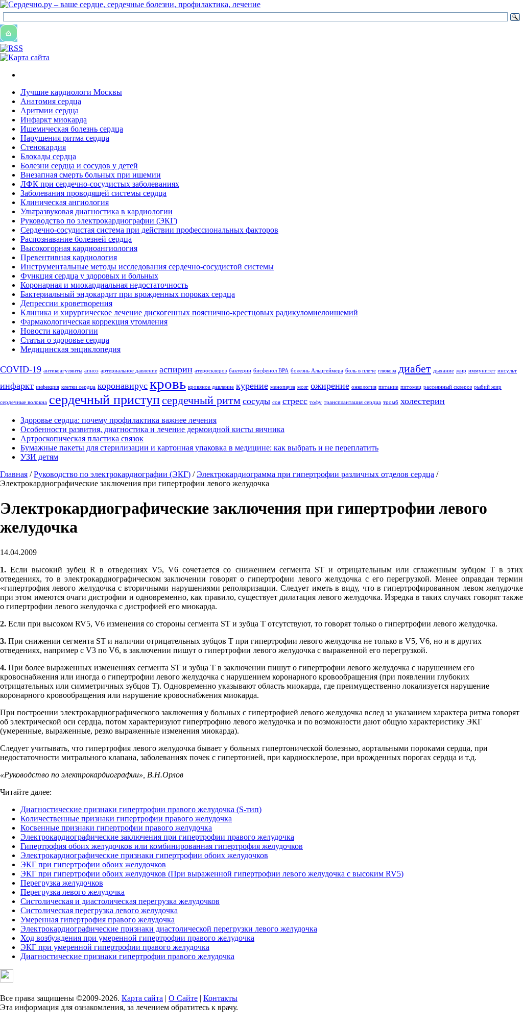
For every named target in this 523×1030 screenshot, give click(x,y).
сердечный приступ (104, 399)
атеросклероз (211, 370)
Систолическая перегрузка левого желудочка (99, 910)
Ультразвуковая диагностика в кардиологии (96, 211)
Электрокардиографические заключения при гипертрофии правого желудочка (157, 837)
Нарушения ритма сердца (64, 138)
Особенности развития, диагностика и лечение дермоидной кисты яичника (152, 429)
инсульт (507, 370)
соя (276, 402)
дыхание (443, 370)
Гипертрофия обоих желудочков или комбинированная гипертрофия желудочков (161, 846)
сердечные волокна (23, 402)
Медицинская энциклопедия (70, 349)
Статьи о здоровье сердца (64, 340)
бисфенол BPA (271, 370)
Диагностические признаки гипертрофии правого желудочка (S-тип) (141, 809)
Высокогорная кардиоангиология (78, 248)
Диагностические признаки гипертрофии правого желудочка (127, 956)
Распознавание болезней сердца (76, 239)
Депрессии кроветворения (66, 303)
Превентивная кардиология (68, 257)
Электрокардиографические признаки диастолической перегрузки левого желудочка (168, 928)
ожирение (330, 386)
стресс (294, 401)
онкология (363, 387)
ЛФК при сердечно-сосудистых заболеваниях (99, 184)
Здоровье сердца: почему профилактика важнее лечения (118, 420)
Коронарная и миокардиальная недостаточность (104, 285)
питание (388, 387)
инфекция (47, 387)
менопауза (282, 387)
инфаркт (17, 386)
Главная (14, 474)
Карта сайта (142, 998)
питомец (410, 387)
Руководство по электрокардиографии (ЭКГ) (98, 220)
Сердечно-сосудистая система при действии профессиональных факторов (149, 229)
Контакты (220, 998)
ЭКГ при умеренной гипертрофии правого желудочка (114, 947)
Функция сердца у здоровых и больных (89, 275)
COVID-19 (20, 369)
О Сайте (183, 998)
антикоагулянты (62, 370)
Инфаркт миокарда (53, 119)
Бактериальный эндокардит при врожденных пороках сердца (127, 294)
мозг (302, 387)
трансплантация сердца (352, 402)
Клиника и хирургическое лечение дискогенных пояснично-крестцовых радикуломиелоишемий (189, 312)
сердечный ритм (201, 400)
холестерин (422, 401)
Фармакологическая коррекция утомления (94, 321)
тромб (390, 402)
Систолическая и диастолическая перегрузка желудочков (120, 901)
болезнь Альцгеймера (317, 370)
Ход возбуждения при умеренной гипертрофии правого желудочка (137, 938)
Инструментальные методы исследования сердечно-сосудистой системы (147, 266)
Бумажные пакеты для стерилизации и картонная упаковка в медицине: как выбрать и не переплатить (199, 447)
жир (461, 370)
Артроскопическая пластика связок (82, 438)
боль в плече (360, 370)
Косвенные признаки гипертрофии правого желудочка (116, 827)
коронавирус (123, 386)
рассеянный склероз (447, 387)
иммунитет (481, 370)
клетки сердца (78, 387)
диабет (414, 368)
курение (252, 386)
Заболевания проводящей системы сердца (93, 193)
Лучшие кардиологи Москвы (71, 92)
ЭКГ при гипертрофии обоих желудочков (93, 864)
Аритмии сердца (49, 110)
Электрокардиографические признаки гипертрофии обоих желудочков (144, 855)
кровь (168, 383)
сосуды (256, 401)
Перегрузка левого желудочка (72, 892)
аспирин (176, 369)
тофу (316, 402)
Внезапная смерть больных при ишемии (90, 174)
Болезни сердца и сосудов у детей (79, 165)
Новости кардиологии (59, 330)
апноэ (91, 370)
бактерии (240, 370)
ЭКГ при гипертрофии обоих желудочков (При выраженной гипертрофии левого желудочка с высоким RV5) (211, 873)
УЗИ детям (39, 457)
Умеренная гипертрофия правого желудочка (97, 919)
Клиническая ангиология (64, 202)
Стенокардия (43, 147)
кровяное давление (211, 387)
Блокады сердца (48, 156)
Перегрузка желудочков (61, 882)
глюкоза (387, 370)
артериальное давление (129, 370)
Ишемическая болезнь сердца (71, 128)
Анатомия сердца (50, 101)
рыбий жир (488, 387)
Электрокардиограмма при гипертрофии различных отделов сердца (315, 474)
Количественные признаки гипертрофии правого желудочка (126, 818)
